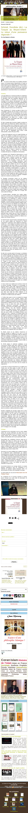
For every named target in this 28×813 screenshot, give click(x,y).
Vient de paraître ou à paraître (8, 734)
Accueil (2, 22)
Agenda (14, 609)
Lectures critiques (9, 22)
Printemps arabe (19, 674)
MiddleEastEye (13, 801)
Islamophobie (21, 667)
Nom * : (3, 532)
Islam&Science (22, 806)
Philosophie (5, 676)
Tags (21, 787)
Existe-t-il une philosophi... (7, 650)
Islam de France (15, 669)
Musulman (14, 672)
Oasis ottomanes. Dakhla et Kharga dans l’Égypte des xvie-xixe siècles (20, 581)
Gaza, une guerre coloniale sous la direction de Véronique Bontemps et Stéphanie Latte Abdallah (14, 752)
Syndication (16, 787)
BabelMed (21, 801)
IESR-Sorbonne (7, 797)
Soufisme (14, 665)
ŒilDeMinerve (13, 806)
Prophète (23, 665)
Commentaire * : (5, 545)
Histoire (19, 671)
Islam (14, 660)
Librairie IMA (6, 806)
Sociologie (5, 665)
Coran (5, 660)
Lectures (6, 801)
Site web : (4, 541)
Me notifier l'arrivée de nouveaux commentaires (13, 558)
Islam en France (19, 663)
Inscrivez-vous (14, 604)
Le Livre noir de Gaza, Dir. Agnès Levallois (13, 768)
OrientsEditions (14, 811)
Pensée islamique (8, 667)
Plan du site (9, 787)
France (11, 676)
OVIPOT (22, 797)
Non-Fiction (16, 797)
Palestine (4, 669)
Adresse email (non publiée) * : (8, 536)
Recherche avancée (5, 591)
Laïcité (24, 669)
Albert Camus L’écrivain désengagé (11, 736)
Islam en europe (8, 671)
